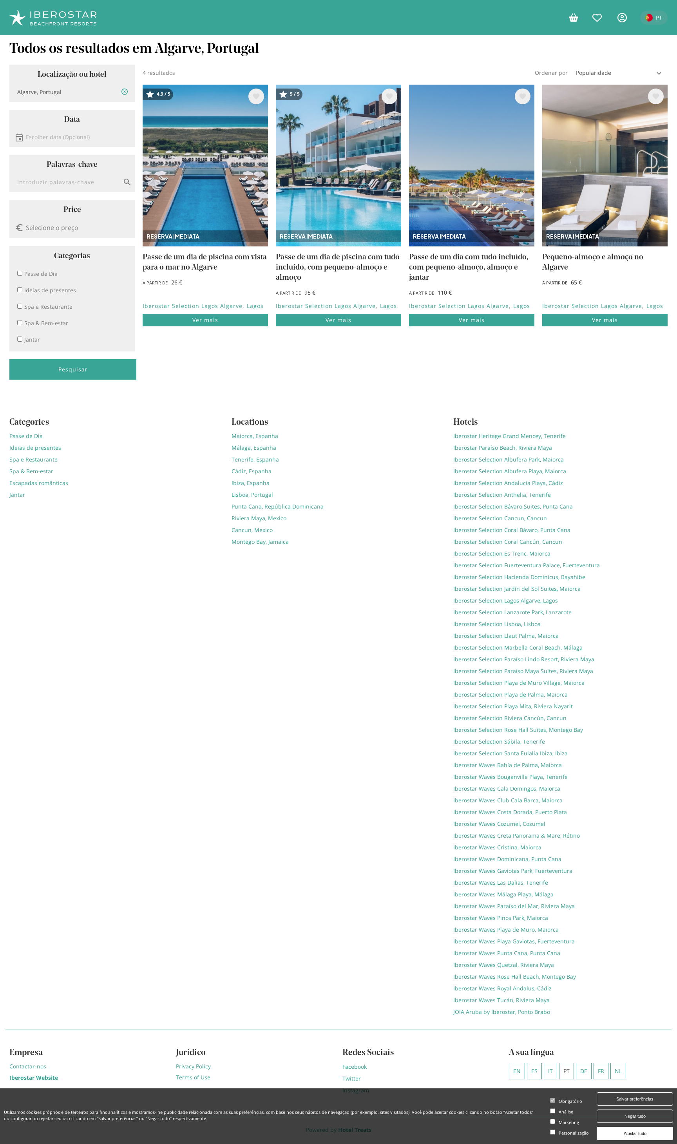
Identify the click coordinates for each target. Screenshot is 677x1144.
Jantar (17, 494)
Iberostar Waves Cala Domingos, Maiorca (506, 788)
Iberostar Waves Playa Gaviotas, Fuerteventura (514, 941)
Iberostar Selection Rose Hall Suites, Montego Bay (518, 729)
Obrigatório (570, 1101)
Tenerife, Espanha (255, 459)
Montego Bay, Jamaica (260, 541)
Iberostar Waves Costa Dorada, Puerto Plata (510, 812)
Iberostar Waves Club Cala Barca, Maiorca (508, 800)
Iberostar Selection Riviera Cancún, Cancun (510, 718)
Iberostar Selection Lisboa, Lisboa (497, 624)
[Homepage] (52, 17)
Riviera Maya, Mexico (259, 518)
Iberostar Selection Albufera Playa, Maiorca (509, 471)
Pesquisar (73, 369)
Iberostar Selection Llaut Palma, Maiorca (506, 635)
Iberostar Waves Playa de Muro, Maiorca (506, 929)
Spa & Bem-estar (31, 471)
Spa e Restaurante (33, 459)
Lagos (255, 306)
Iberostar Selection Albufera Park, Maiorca (508, 459)
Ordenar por (551, 72)
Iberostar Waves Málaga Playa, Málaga (503, 894)
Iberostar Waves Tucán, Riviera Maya (501, 1000)
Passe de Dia (26, 436)
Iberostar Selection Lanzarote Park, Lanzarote (512, 612)
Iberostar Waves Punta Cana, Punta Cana (506, 953)
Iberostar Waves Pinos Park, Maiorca (500, 917)
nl (618, 1071)
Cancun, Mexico (252, 530)
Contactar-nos (27, 1066)
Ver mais (205, 320)
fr (601, 1071)
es (534, 1071)
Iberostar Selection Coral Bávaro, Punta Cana (511, 530)
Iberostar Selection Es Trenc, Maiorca (501, 553)
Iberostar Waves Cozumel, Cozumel (499, 823)
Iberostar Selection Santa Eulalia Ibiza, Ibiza (510, 753)
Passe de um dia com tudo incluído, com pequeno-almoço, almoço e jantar (469, 267)
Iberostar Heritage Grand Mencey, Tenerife (509, 436)
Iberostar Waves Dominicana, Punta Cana (507, 859)
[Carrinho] (577, 17)
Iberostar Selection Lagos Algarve (193, 306)
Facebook (354, 1066)
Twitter (351, 1078)
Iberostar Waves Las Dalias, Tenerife (500, 882)
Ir (127, 182)
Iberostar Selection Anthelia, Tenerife (502, 494)
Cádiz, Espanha (252, 471)
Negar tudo (635, 1116)
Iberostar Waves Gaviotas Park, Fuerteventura (512, 870)
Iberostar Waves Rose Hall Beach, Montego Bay (514, 976)
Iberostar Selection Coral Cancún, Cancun (507, 541)
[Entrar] (624, 17)
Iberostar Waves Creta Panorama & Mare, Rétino (516, 835)
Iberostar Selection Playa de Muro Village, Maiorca (519, 682)
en (517, 1071)
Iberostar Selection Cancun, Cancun (500, 518)
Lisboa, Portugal (252, 494)
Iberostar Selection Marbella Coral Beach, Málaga (518, 647)
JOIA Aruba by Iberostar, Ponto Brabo (501, 1011)
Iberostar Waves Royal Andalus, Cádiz (502, 988)
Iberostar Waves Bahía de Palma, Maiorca (507, 765)
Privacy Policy (193, 1066)
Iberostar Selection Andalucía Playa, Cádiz (508, 483)
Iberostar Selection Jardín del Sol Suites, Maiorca (517, 588)
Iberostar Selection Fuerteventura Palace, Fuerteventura (526, 565)
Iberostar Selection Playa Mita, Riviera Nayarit (513, 706)
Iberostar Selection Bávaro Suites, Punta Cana (513, 506)
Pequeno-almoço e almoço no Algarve (592, 262)
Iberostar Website (33, 1077)
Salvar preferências (634, 1099)
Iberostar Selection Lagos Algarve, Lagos (505, 600)
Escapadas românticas (38, 483)
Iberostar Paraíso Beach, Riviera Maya (502, 447)
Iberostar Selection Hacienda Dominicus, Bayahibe (519, 577)
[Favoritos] (601, 17)
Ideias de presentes (35, 447)
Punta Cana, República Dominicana (278, 506)
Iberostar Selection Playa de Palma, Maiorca (510, 694)
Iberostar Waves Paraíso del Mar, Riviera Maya (514, 906)
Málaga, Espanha (254, 447)
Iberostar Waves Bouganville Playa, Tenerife (510, 776)
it (550, 1071)
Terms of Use (193, 1077)
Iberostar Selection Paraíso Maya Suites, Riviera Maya (523, 671)
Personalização (574, 1133)
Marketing (569, 1122)
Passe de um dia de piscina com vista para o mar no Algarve (205, 262)
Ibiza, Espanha (251, 483)
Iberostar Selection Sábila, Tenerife (499, 741)
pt (566, 1071)
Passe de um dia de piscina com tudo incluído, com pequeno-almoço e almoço (338, 267)
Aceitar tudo (635, 1133)
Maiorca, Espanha (255, 436)
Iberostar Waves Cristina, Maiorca (497, 847)
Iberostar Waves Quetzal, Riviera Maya (503, 964)
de (583, 1071)
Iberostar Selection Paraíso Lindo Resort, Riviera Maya (523, 659)
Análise (566, 1112)
